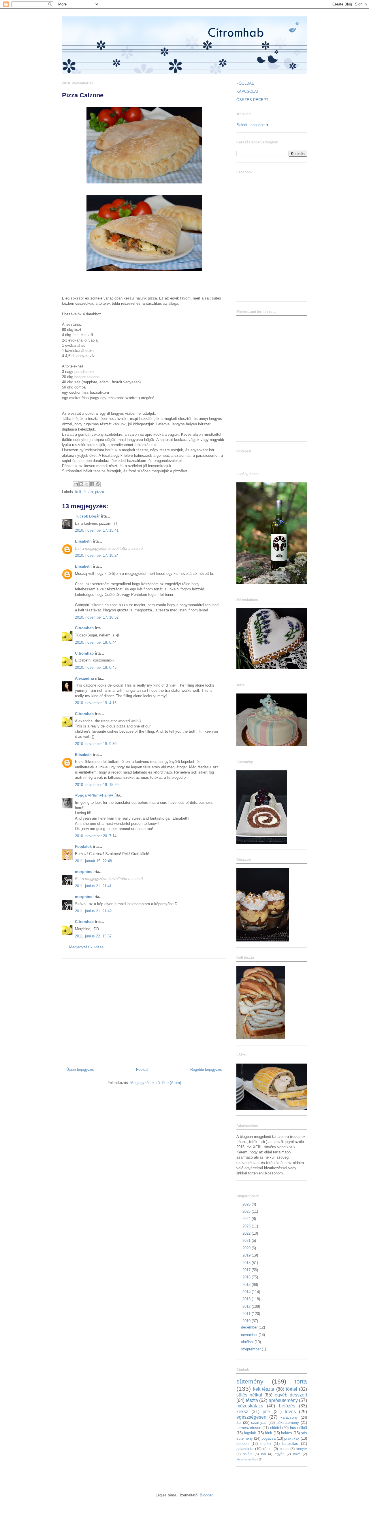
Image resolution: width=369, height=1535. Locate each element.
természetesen (248, 1428)
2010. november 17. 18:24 (96, 555)
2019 (247, 1255)
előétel (275, 1428)
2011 (247, 1314)
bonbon (242, 1443)
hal (263, 1454)
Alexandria (84, 678)
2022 (247, 1233)
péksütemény (287, 1422)
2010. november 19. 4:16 (95, 703)
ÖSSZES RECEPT (252, 100)
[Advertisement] (144, 1011)
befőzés (287, 1405)
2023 (247, 1226)
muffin (265, 1443)
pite (266, 1411)
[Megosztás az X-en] (87, 484)
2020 (247, 1248)
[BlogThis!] (81, 484)
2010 (247, 1321)
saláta (248, 1454)
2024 (247, 1218)
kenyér (301, 1449)
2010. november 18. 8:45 (95, 667)
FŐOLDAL (245, 83)
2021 (247, 1240)
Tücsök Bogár (87, 516)
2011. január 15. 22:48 (93, 861)
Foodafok (83, 846)
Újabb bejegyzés (80, 1069)
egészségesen (251, 1417)
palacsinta (244, 1449)
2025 (247, 1211)
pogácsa (268, 1438)
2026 (247, 1204)
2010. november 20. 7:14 (95, 836)
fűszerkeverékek (247, 1459)
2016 (247, 1277)
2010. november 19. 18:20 (96, 784)
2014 (247, 1292)
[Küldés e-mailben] (76, 484)
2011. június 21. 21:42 (93, 911)
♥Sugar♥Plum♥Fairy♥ (94, 795)
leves (290, 1411)
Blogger (206, 1495)
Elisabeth (83, 541)
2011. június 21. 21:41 (93, 886)
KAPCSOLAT (247, 91)
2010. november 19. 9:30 (95, 744)
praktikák (292, 1438)
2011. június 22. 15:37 (93, 936)
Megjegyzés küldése (86, 947)
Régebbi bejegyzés (206, 1069)
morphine (83, 871)
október (248, 1342)
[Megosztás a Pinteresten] (98, 484)
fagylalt (250, 1433)
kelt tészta (84, 492)
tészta (252, 1400)
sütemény (249, 1381)
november (250, 1335)
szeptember (251, 1349)
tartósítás (290, 1443)
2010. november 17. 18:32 (96, 617)
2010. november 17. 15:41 (96, 530)
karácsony (289, 1417)
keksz (242, 1411)
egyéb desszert (291, 1394)
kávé (297, 1454)
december (250, 1327)
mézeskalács (249, 1405)
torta (301, 1381)
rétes (267, 1449)
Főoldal (142, 1069)
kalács (286, 1433)
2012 (247, 1306)
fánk (268, 1433)
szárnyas (258, 1422)
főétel (291, 1389)
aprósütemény (283, 1400)
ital (238, 1422)
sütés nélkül (249, 1394)
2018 (247, 1263)
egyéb (280, 1454)
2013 (247, 1299)
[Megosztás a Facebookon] (92, 484)
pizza (99, 492)
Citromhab (84, 628)
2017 (247, 1270)
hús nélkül (298, 1428)
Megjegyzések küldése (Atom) (155, 1083)
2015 (247, 1284)
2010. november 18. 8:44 (95, 642)
